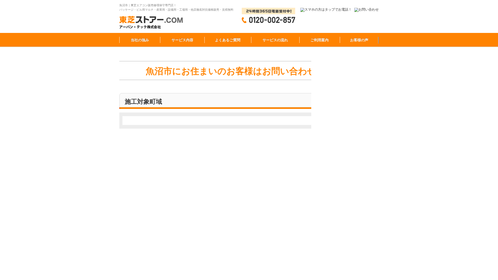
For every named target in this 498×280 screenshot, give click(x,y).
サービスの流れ (275, 40)
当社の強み (140, 40)
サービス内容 (182, 40)
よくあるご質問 (227, 40)
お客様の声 (359, 40)
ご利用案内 (319, 40)
